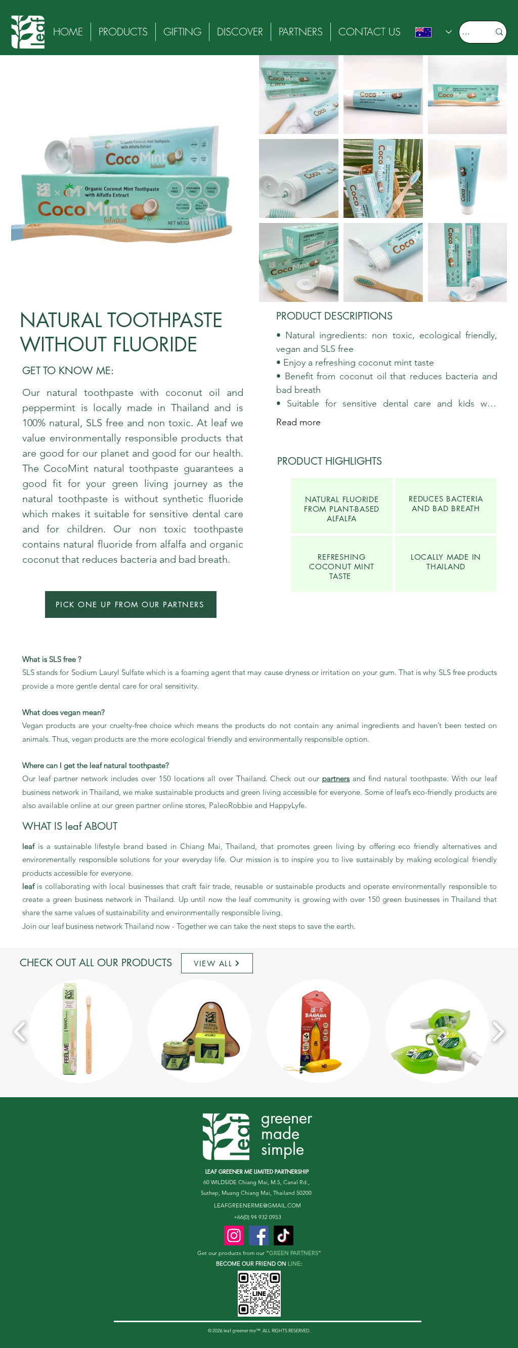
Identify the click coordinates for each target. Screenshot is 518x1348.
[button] (240, 32)
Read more (298, 422)
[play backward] (20, 1031)
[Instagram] (234, 1235)
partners (336, 778)
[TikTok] (283, 1235)
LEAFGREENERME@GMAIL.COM (257, 1205)
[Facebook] (259, 1235)
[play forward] (498, 1031)
